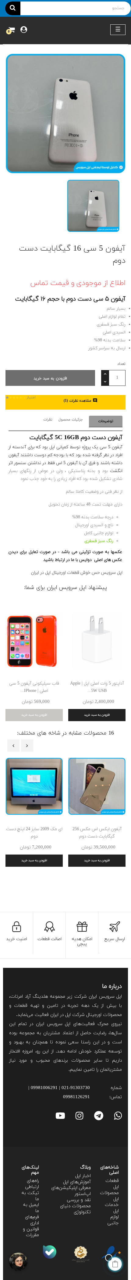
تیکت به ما (30, 1196)
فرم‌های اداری (32, 1220)
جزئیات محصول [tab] (70, 419)
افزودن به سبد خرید (50, 378)
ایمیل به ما (31, 1208)
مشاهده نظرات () (80, 400)
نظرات (47, 419)
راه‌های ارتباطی (32, 1184)
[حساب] (24, 30)
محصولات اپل (109, 1196)
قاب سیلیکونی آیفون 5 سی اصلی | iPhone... (34, 687)
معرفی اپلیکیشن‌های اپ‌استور (71, 1191)
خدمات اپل (112, 1208)
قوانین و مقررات (31, 1232)
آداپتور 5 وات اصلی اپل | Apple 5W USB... (97, 687)
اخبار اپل (83, 1176)
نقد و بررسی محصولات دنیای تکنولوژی (75, 1206)
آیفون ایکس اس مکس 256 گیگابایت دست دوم (97, 832)
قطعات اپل (112, 1184)
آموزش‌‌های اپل (77, 1182)
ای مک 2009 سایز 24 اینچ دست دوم (34, 832)
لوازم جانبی (113, 1220)
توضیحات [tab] (105, 421)
